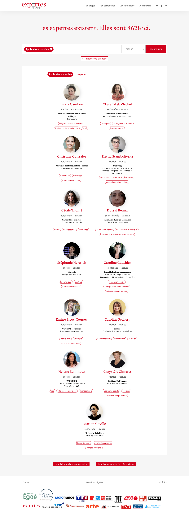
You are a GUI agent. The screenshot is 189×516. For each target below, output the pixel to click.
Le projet (90, 5)
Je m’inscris (145, 5)
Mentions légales (94, 482)
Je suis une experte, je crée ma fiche (116, 464)
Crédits (163, 482)
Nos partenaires (107, 5)
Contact (26, 482)
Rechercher (156, 49)
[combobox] (72, 49)
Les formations (127, 5)
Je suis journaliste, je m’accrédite (71, 464)
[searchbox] (82, 49)
